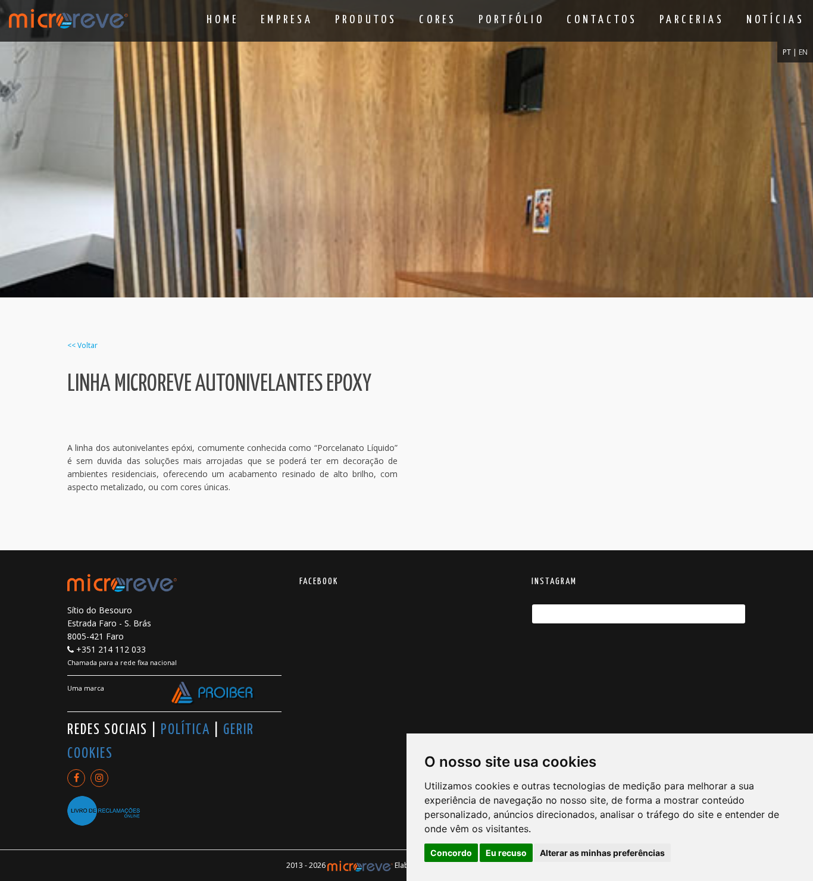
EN (803, 52)
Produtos (366, 20)
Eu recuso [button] (506, 853)
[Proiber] (213, 694)
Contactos (602, 20)
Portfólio (512, 20)
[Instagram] (99, 778)
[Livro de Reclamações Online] (103, 805)
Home (223, 20)
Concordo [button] (451, 853)
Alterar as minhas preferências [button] (602, 853)
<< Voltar (82, 345)
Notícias (775, 20)
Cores (437, 20)
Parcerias (691, 20)
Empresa (287, 20)
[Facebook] (76, 778)
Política (185, 730)
